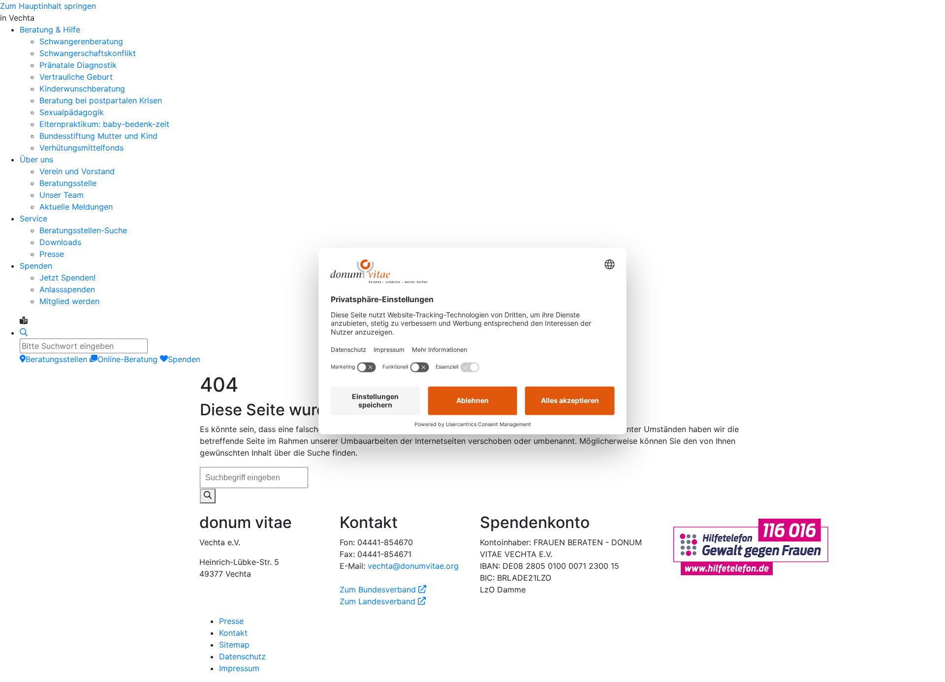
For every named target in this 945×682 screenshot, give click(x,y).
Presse (231, 621)
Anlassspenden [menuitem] (67, 289)
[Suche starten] (208, 496)
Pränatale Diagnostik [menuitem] (78, 65)
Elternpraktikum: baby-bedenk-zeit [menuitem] (104, 124)
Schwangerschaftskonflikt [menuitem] (87, 53)
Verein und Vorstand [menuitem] (77, 171)
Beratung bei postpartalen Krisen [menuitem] (100, 100)
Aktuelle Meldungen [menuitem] (76, 207)
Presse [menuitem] (51, 254)
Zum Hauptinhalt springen (48, 6)
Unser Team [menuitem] (61, 195)
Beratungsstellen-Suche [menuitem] (83, 230)
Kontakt (233, 633)
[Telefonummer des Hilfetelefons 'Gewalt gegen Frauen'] (750, 546)
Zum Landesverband (383, 601)
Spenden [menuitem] (36, 266)
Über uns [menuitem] (36, 159)
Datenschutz (242, 656)
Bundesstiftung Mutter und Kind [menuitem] (98, 136)
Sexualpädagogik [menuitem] (71, 112)
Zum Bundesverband (383, 589)
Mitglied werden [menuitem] (69, 301)
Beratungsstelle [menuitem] (67, 183)
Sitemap (234, 645)
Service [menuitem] (33, 218)
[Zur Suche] (24, 333)
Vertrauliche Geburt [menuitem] (76, 77)
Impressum (239, 668)
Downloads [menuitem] (60, 242)
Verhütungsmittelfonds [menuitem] (81, 148)
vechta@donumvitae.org (413, 566)
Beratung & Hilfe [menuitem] (50, 29)
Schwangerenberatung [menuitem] (81, 41)
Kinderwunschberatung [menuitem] (82, 88)
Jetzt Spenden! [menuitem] (67, 277)
